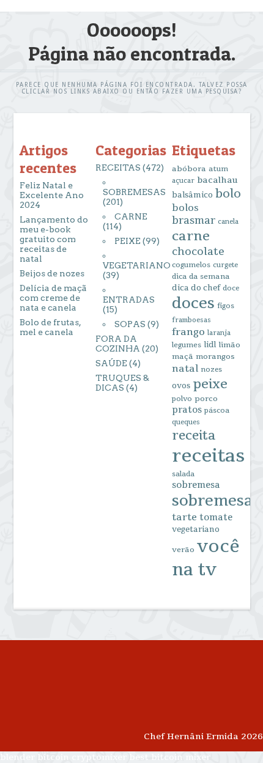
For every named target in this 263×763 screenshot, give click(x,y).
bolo (228, 194)
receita (194, 435)
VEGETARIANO (137, 265)
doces (193, 303)
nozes (211, 369)
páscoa (216, 410)
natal (185, 368)
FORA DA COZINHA (117, 343)
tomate (215, 517)
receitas (208, 456)
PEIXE (127, 241)
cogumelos (191, 265)
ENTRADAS (129, 299)
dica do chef (196, 287)
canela (228, 221)
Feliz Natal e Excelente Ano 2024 (52, 195)
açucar (183, 180)
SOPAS (130, 324)
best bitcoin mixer (169, 757)
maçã (182, 356)
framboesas (191, 320)
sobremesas (216, 501)
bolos (185, 208)
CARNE (130, 216)
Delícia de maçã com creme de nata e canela (53, 297)
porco (206, 399)
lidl (210, 345)
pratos (187, 410)
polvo (182, 399)
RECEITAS (118, 167)
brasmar (193, 220)
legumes (186, 345)
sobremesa (196, 485)
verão (183, 550)
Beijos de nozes (52, 273)
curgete (225, 265)
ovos (181, 386)
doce (231, 288)
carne (191, 236)
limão (229, 345)
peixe (210, 384)
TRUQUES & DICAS (122, 383)
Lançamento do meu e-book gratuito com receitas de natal (54, 239)
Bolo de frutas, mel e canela (50, 327)
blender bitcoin (34, 757)
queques (186, 422)
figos (225, 306)
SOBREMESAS (134, 192)
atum (218, 169)
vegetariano (196, 529)
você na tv (206, 558)
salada (183, 474)
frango (188, 332)
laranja (219, 332)
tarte (184, 517)
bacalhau (217, 180)
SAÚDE (111, 363)
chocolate (198, 252)
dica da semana (201, 276)
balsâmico (192, 195)
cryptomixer (99, 757)
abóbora (189, 169)
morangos (215, 356)
